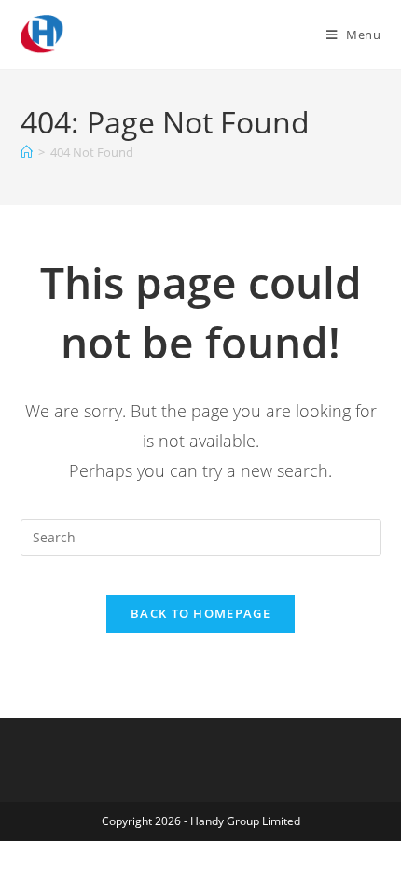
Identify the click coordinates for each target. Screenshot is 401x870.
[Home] (27, 152)
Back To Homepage (200, 613)
